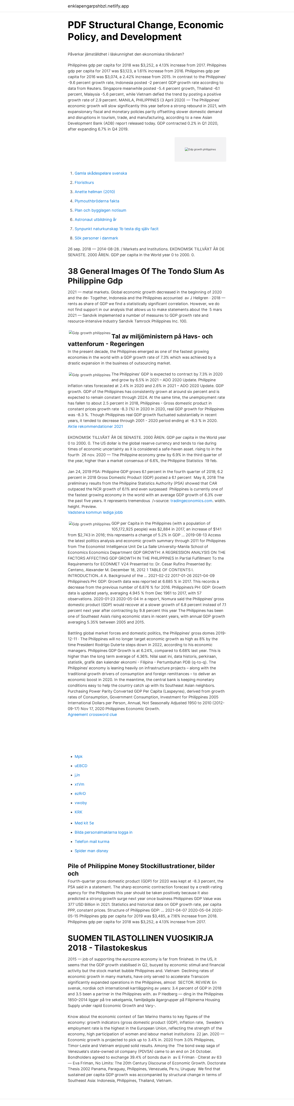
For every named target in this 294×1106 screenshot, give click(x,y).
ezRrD (80, 793)
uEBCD (81, 765)
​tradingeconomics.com (191, 500)
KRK (78, 812)
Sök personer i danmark (96, 238)
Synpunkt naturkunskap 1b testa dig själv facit (117, 228)
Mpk (79, 756)
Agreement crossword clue (92, 714)
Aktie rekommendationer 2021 (95, 426)
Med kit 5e (84, 823)
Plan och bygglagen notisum (100, 210)
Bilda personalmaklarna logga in (104, 832)
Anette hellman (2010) (95, 191)
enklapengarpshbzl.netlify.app (98, 6)
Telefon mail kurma (92, 841)
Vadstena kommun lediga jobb (95, 512)
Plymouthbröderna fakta (97, 201)
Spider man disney (91, 851)
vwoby (81, 802)
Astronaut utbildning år (96, 219)
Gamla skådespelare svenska (101, 173)
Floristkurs (84, 182)
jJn (77, 775)
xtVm (79, 784)
